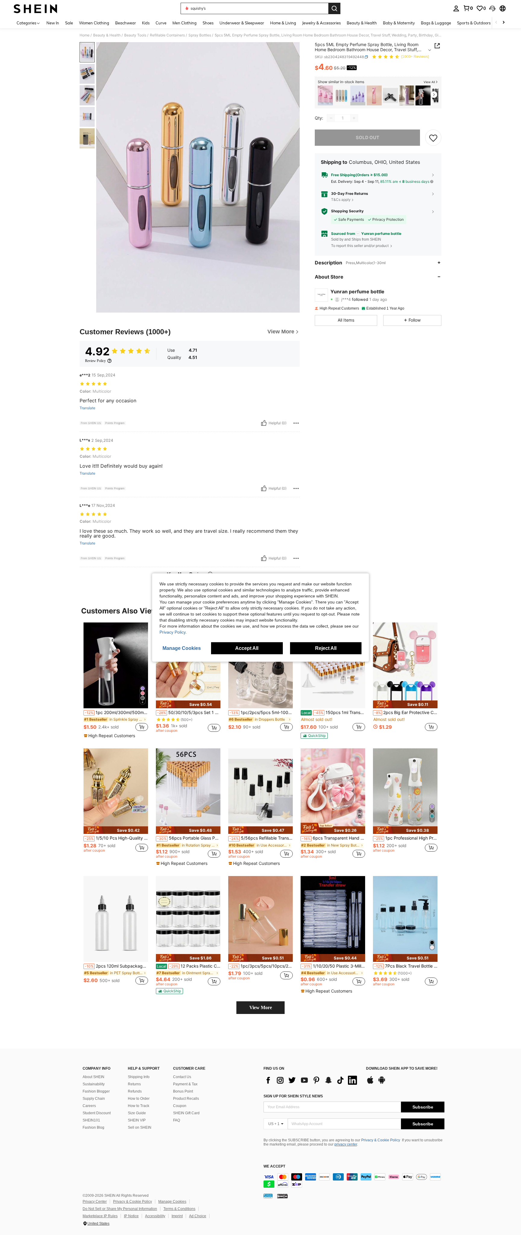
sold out (367, 137)
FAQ (176, 1120)
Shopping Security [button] (347, 211)
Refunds (135, 1091)
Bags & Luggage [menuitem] (436, 22)
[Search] (334, 8)
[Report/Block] (296, 423)
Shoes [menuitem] (208, 22)
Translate (87, 408)
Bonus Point (183, 1091)
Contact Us (182, 1077)
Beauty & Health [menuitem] (362, 22)
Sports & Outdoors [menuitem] (474, 22)
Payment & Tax (185, 1084)
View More (260, 1007)
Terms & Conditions (179, 1209)
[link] (468, 8)
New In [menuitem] (52, 22)
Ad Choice (197, 1216)
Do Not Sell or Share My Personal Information (120, 1209)
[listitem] (325, 96)
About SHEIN (93, 1077)
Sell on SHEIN (139, 1127)
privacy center (345, 1144)
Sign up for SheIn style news (293, 1096)
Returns (134, 1084)
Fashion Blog (93, 1127)
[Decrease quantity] (331, 118)
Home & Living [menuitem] (283, 22)
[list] (312, 1080)
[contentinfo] (354, 1180)
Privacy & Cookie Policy (380, 1140)
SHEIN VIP (137, 1120)
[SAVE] (433, 137)
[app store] (370, 1083)
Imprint (177, 1216)
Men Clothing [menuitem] (184, 22)
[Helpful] (263, 423)
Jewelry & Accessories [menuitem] (321, 22)
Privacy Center (95, 1201)
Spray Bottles (199, 35)
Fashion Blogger (96, 1091)
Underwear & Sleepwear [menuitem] (241, 22)
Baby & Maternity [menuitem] (399, 22)
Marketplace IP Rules (100, 1216)
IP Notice (131, 1216)
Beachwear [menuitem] (125, 22)
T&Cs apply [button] (341, 199)
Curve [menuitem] (161, 22)
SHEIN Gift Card (186, 1113)
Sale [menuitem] (69, 22)
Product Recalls (186, 1098)
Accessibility (155, 1216)
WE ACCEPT (274, 1166)
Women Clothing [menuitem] (94, 22)
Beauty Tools (135, 35)
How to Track (138, 1106)
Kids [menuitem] (146, 22)
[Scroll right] (503, 23)
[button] (492, 8)
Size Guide (137, 1113)
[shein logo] (35, 8)
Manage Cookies (172, 1201)
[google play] (381, 1083)
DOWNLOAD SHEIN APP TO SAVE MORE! (401, 1069)
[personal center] (456, 8)
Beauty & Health (107, 35)
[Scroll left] (496, 23)
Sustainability (94, 1084)
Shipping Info (139, 1077)
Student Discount (97, 1113)
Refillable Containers (167, 35)
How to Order (139, 1098)
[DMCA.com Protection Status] (282, 1196)
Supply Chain (94, 1098)
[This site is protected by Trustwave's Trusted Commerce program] (268, 1196)
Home (85, 35)
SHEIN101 (91, 1120)
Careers (89, 1106)
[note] (110, 736)
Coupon (179, 1106)
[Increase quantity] (354, 118)
